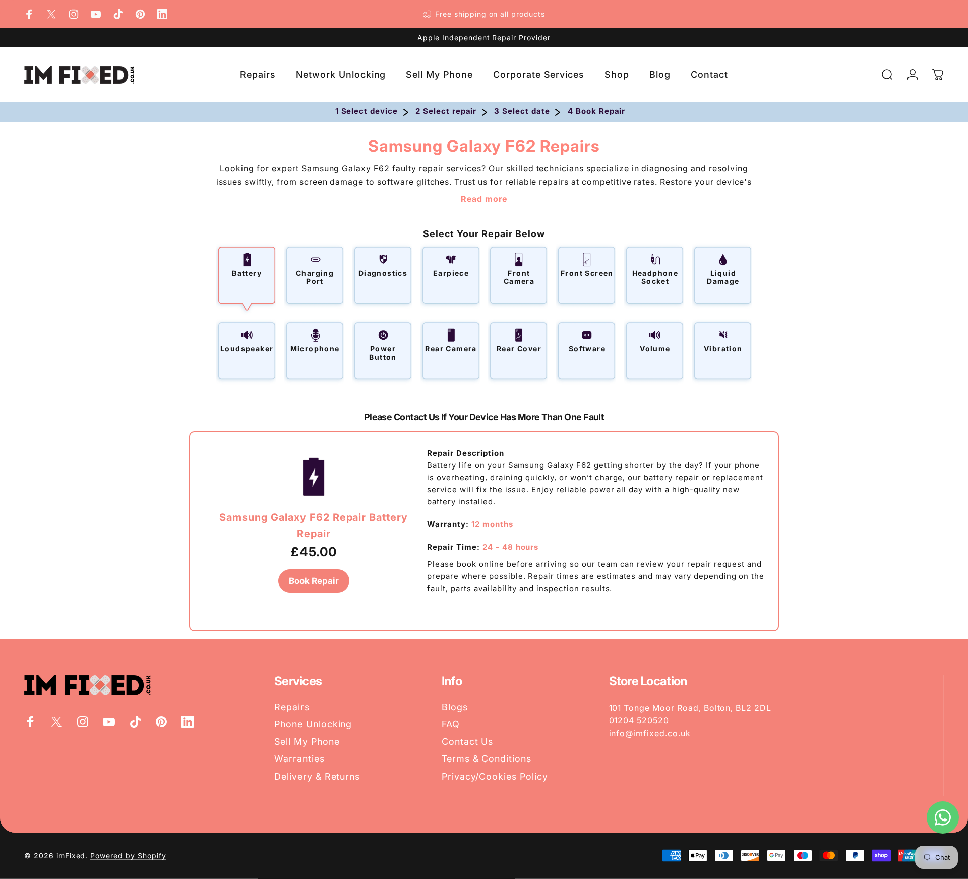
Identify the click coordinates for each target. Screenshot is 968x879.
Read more (484, 199)
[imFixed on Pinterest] (140, 14)
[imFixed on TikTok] (118, 14)
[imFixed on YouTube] (96, 14)
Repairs (292, 706)
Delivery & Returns (317, 776)
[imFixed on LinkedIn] (162, 14)
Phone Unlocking (313, 724)
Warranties (299, 758)
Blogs (455, 706)
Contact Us (468, 741)
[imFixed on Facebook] (29, 14)
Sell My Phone (306, 741)
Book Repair (314, 581)
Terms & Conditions (486, 758)
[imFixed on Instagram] (74, 14)
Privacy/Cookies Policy (495, 776)
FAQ (451, 724)
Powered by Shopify (128, 855)
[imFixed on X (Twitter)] (51, 14)
